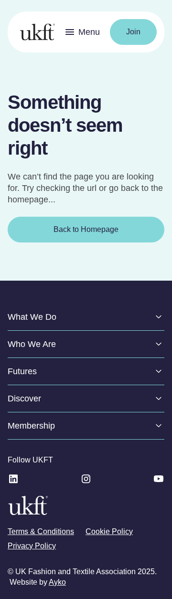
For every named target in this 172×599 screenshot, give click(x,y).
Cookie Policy (109, 531)
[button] (82, 32)
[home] (35, 32)
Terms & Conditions (41, 531)
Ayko (57, 582)
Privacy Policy (32, 546)
